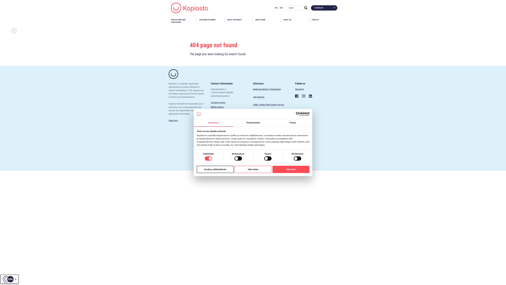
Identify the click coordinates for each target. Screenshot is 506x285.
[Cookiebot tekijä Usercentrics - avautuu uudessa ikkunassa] (297, 114)
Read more (173, 120)
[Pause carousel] (14, 30)
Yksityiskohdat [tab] (253, 123)
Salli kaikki (291, 169)
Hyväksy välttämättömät (215, 169)
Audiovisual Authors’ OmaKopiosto (267, 89)
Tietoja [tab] (292, 123)
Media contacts (217, 107)
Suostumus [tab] (213, 123)
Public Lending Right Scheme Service (268, 104)
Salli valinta (253, 169)
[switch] (238, 158)
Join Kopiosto (258, 97)
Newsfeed (299, 89)
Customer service (218, 102)
